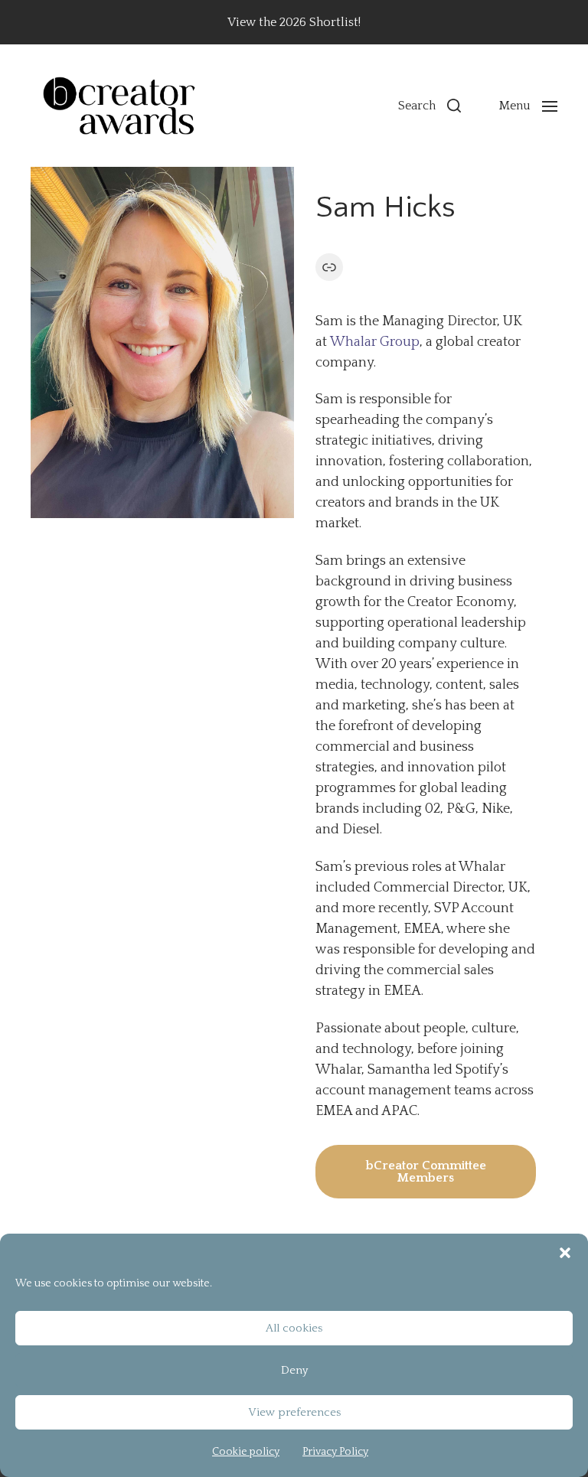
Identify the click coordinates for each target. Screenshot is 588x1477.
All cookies (294, 1328)
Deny (294, 1370)
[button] (565, 1252)
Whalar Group (373, 342)
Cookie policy (245, 1452)
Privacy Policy (335, 1452)
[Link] (329, 267)
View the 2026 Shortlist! (294, 22)
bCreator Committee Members (426, 1172)
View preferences (294, 1412)
